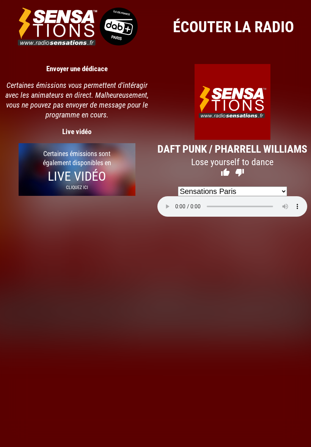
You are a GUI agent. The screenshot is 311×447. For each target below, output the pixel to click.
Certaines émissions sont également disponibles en (77, 169)
